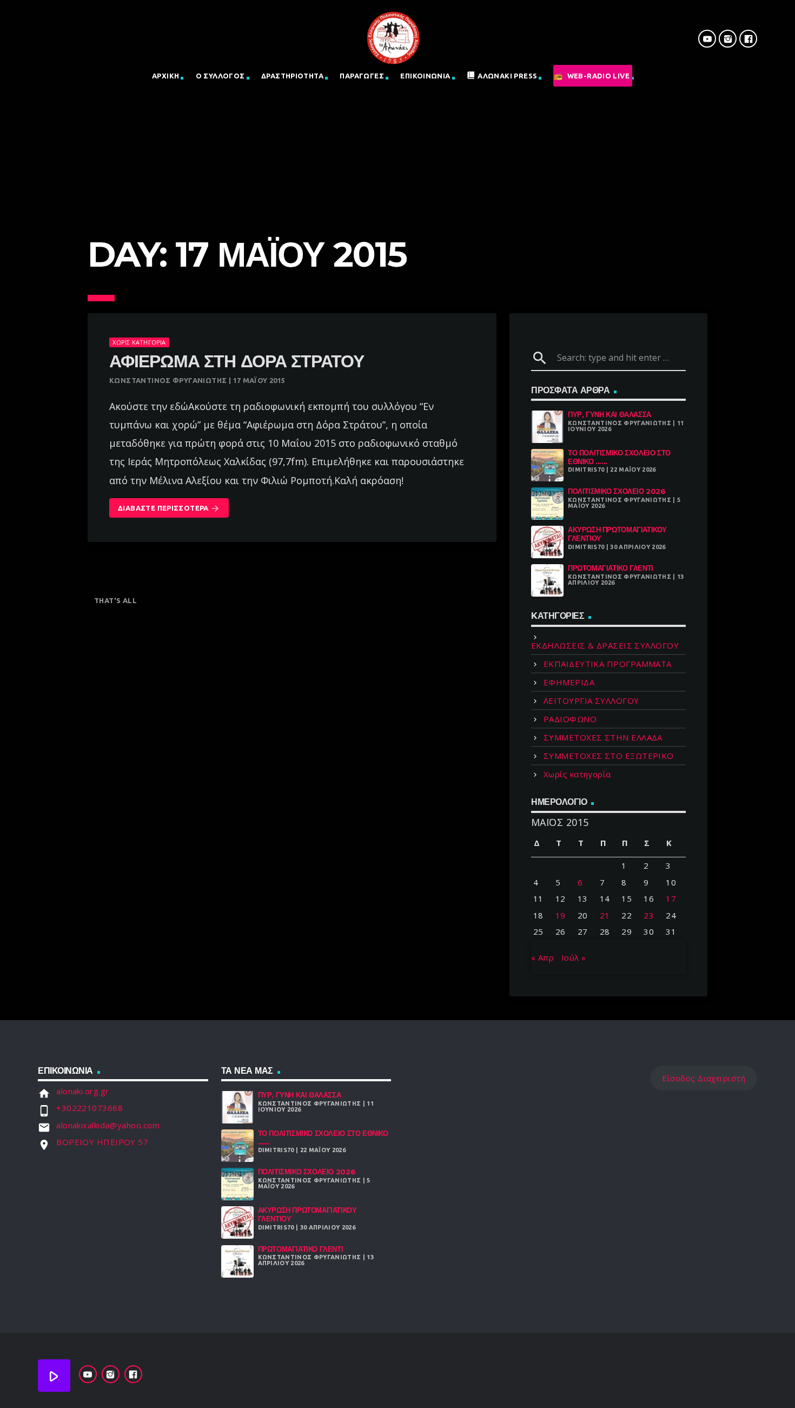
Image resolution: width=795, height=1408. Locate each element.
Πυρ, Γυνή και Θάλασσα (609, 414)
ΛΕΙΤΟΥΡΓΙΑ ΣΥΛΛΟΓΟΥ (591, 700)
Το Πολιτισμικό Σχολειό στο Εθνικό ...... (619, 457)
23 (649, 915)
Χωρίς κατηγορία (138, 342)
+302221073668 (89, 1107)
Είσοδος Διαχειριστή (703, 1078)
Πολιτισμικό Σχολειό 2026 (617, 491)
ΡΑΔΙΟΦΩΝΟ (570, 718)
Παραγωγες (362, 76)
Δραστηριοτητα (292, 76)
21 (605, 915)
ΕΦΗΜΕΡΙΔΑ (569, 682)
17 (671, 898)
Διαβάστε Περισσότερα (169, 508)
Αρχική (165, 76)
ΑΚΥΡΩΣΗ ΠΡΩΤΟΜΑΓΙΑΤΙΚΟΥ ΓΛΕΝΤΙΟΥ (617, 534)
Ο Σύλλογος (220, 76)
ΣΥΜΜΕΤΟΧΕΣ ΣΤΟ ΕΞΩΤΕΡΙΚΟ (609, 755)
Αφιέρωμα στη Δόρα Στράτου (236, 361)
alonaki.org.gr (82, 1091)
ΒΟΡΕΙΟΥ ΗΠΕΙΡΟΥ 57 (102, 1141)
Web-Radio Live (598, 76)
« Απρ (542, 957)
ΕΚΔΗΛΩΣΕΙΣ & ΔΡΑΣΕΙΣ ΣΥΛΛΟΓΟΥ (605, 645)
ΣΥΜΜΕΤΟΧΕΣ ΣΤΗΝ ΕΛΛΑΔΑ (603, 737)
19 (560, 915)
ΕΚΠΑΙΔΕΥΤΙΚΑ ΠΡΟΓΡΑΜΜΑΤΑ (608, 663)
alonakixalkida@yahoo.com (108, 1125)
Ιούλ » (573, 957)
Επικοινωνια (425, 76)
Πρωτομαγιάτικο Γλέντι (610, 568)
